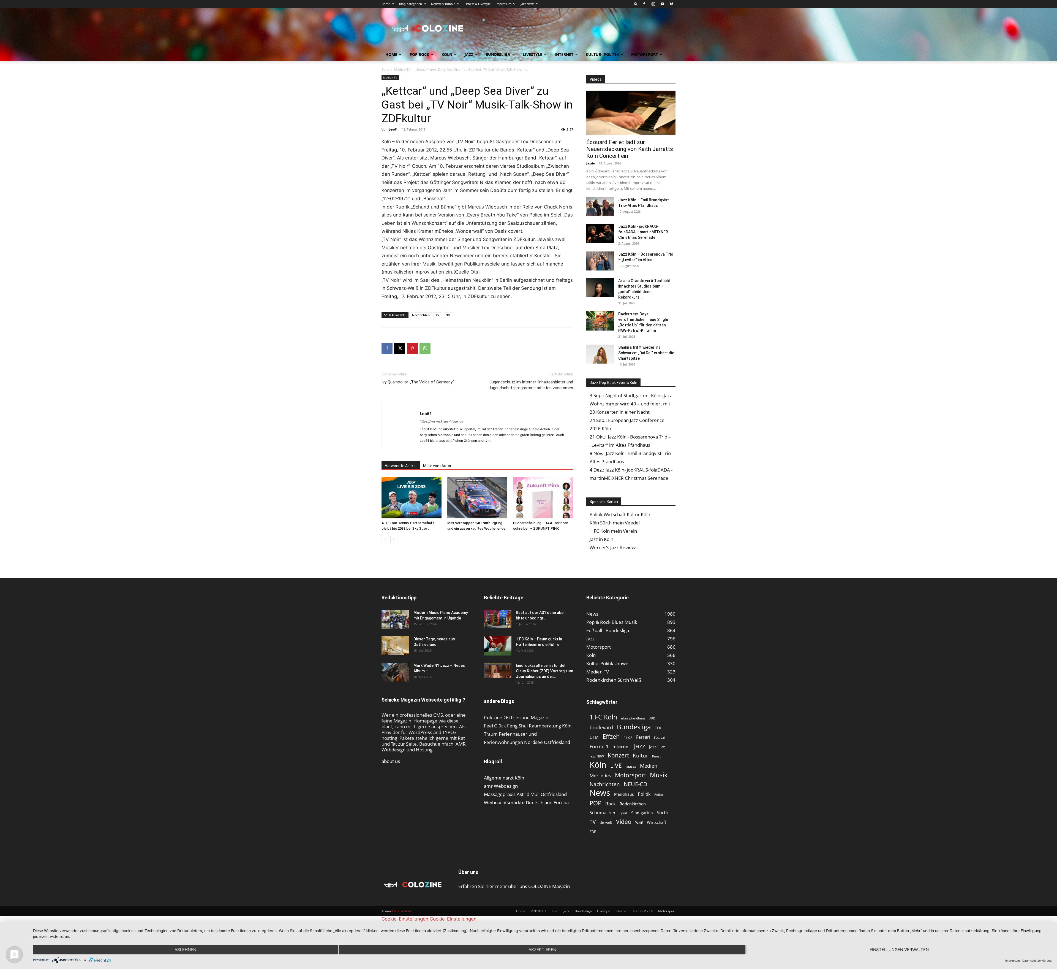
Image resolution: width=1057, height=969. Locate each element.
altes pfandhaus (633, 718)
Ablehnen (185, 949)
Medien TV (402, 69)
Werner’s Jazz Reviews (614, 547)
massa (631, 766)
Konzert (618, 755)
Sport (623, 813)
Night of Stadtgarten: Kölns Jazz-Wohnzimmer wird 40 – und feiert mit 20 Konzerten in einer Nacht (631, 403)
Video (623, 821)
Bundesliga (498, 54)
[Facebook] (644, 4)
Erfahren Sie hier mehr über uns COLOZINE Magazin (514, 886)
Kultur (640, 756)
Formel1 (599, 746)
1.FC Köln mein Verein (613, 531)
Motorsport (644, 54)
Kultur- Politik (602, 54)
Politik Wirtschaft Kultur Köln (620, 514)
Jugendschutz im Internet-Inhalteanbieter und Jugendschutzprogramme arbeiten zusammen (531, 385)
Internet (564, 54)
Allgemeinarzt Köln (504, 778)
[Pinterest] (412, 348)
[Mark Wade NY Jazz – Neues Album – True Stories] (395, 672)
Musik (659, 775)
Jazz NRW (597, 756)
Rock (610, 803)
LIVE (616, 765)
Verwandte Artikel (400, 466)
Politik (644, 794)
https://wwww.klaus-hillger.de (441, 421)
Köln (447, 54)
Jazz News (527, 4)
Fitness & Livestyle (477, 4)
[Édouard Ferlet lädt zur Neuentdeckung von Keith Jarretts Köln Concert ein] (630, 113)
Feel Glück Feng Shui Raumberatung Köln (527, 725)
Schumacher (603, 813)
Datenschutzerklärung (1036, 960)
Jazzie (590, 163)
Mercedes (600, 775)
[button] (636, 4)
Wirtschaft (656, 822)
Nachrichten (421, 315)
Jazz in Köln (601, 539)
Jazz (469, 54)
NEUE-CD (635, 784)
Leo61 (393, 129)
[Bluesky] (671, 4)
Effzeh (611, 736)
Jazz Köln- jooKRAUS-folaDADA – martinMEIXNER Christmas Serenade (643, 232)
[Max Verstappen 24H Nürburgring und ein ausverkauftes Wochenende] (477, 497)
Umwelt (606, 822)
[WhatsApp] (425, 348)
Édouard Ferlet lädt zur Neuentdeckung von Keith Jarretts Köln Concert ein (629, 149)
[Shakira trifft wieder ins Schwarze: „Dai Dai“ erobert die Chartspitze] (600, 354)
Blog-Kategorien (410, 4)
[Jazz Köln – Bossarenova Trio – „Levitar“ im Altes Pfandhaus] (600, 260)
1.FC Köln (603, 717)
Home (386, 4)
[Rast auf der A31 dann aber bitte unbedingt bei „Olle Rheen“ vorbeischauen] (497, 619)
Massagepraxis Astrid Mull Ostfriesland (525, 794)
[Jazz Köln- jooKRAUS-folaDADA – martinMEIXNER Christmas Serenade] (600, 233)
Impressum (503, 4)
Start (385, 69)
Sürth (662, 813)
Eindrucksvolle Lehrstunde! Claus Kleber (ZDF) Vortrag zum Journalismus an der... (544, 671)
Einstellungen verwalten (899, 949)
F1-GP (628, 737)
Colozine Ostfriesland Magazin (516, 717)
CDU (659, 727)
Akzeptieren (542, 949)
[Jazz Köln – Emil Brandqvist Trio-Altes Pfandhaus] (600, 206)
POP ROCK (419, 54)
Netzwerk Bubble (443, 4)
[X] (399, 348)
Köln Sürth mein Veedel (615, 522)
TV (437, 315)
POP (595, 803)
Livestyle (532, 54)
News (600, 792)
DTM (594, 737)
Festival (659, 737)
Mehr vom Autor (437, 466)
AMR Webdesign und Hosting (424, 747)
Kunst (656, 756)
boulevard (601, 727)
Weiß (639, 822)
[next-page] (393, 539)
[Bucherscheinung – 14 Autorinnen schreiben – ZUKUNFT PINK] (543, 497)
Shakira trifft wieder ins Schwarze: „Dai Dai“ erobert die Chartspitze (646, 353)
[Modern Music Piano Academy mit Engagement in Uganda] (395, 619)
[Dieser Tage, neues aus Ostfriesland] (395, 645)
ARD (652, 718)
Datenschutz (402, 911)
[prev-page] (385, 539)
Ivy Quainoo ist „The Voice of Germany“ (418, 382)
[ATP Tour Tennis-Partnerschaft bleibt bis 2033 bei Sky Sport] (412, 497)
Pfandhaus (624, 794)
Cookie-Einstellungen (405, 919)
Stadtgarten (642, 812)
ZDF (448, 315)
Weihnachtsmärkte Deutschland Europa (526, 802)
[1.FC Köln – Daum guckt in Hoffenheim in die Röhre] (497, 646)
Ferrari (643, 737)
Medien (648, 766)
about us (391, 761)
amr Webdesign (501, 786)
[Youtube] (662, 4)
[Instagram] (653, 4)
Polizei (659, 794)
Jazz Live (657, 746)
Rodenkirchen (633, 803)
